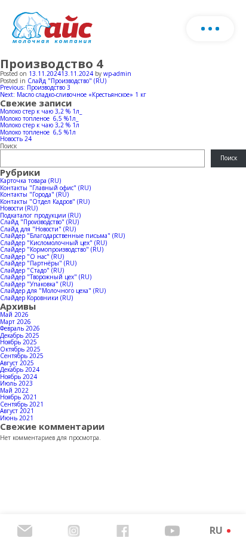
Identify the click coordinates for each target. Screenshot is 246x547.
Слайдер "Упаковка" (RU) (36, 284)
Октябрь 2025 (20, 349)
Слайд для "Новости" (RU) (38, 229)
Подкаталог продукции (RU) (40, 215)
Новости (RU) (19, 208)
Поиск (8, 146)
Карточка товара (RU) (30, 180)
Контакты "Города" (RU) (34, 194)
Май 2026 (14, 314)
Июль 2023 (16, 383)
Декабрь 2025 (19, 335)
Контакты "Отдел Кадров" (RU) (45, 201)
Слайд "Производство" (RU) (66, 81)
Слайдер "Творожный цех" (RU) (45, 277)
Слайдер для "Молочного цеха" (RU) (53, 290)
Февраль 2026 (20, 328)
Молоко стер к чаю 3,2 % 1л (39, 125)
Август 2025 (17, 363)
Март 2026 (15, 321)
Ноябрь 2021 (18, 397)
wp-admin (117, 73)
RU (216, 530)
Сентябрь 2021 (22, 404)
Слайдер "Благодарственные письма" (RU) (62, 235)
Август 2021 (17, 411)
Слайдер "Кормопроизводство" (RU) (51, 249)
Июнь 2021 (16, 418)
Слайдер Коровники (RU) (36, 298)
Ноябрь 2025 (18, 342)
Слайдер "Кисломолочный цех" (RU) (53, 243)
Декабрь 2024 (19, 369)
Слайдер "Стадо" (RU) (32, 270)
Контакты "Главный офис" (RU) (45, 188)
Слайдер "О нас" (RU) (32, 256)
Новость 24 (16, 139)
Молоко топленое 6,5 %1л (38, 132)
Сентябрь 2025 (22, 356)
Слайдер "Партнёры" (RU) (38, 263)
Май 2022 (14, 390)
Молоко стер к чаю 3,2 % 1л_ (41, 111)
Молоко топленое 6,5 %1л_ (39, 118)
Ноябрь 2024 (18, 376)
